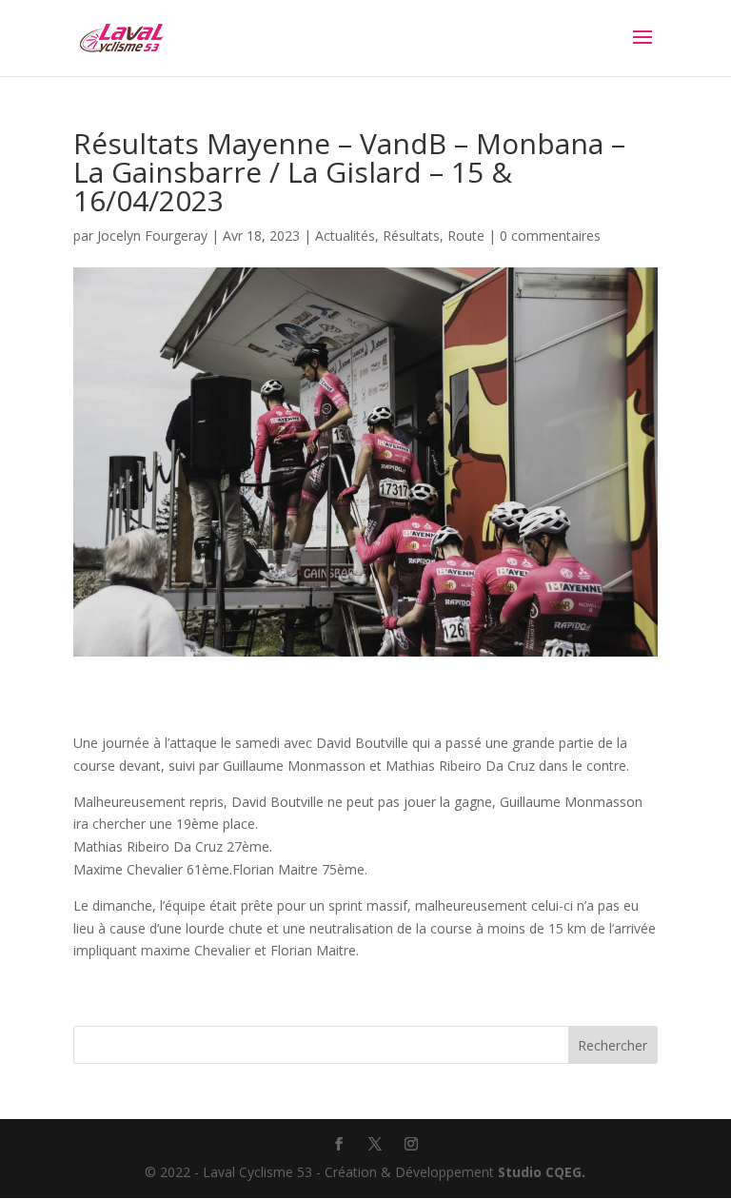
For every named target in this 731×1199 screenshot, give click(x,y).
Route (465, 235)
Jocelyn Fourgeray (152, 235)
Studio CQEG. (541, 1172)
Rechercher (612, 1045)
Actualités (345, 235)
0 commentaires (550, 235)
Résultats (411, 235)
